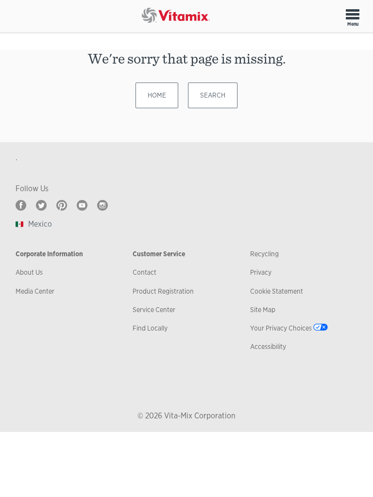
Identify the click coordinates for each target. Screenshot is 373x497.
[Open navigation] (352, 14)
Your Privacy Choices (281, 328)
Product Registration (163, 291)
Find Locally (150, 328)
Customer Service (159, 253)
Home (157, 95)
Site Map (262, 309)
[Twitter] (41, 205)
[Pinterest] (61, 205)
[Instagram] (102, 205)
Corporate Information (49, 253)
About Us (29, 272)
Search (212, 95)
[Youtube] (82, 205)
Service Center (154, 309)
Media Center (35, 291)
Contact (144, 272)
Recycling (264, 253)
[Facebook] (21, 205)
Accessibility (268, 346)
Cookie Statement (276, 291)
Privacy (260, 272)
